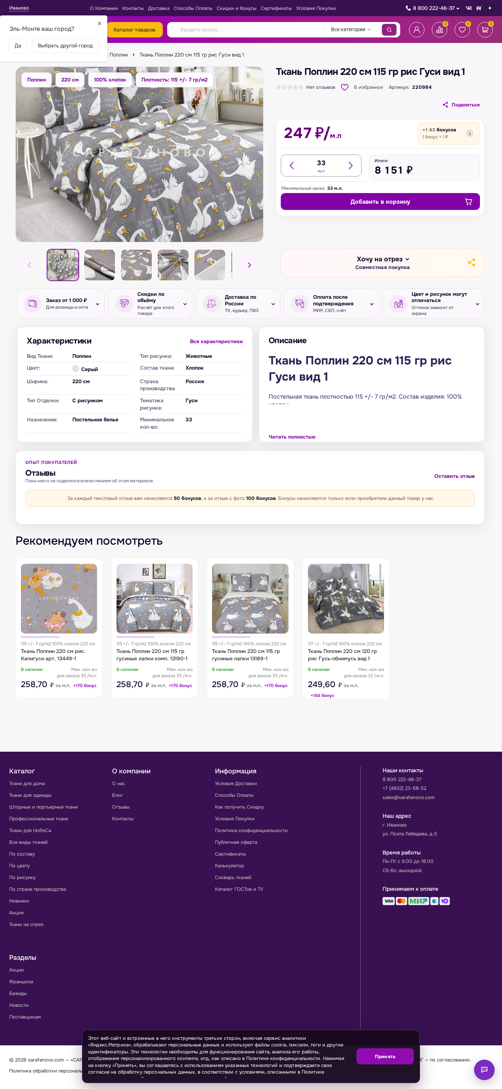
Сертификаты (276, 8)
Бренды (18, 993)
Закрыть (405, 1078)
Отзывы (121, 807)
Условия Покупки (316, 8)
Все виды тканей (28, 842)
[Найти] (389, 30)
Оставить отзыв (454, 476)
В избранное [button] (368, 87)
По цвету (19, 866)
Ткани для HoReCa (30, 830)
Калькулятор (229, 866)
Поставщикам (25, 1017)
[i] (470, 133)
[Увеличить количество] (350, 165)
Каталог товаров (134, 29)
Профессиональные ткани (38, 819)
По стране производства (37, 889)
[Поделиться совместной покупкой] (471, 263)
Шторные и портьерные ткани (43, 807)
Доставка (158, 8)
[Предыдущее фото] (29, 265)
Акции (16, 913)
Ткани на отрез (26, 924)
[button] (382, 263)
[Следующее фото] (249, 265)
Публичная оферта (236, 842)
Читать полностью (292, 436)
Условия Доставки (236, 783)
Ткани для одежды (30, 795)
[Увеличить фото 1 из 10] (139, 154)
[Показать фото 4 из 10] (173, 265)
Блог (117, 795)
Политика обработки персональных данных (59, 1071)
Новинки (19, 901)
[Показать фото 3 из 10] (136, 265)
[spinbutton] (321, 162)
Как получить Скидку (239, 807)
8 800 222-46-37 (434, 8)
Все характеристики (216, 341)
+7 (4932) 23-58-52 (404, 788)
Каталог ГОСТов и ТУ (239, 889)
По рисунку (22, 877)
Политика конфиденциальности (251, 830)
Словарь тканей (233, 877)
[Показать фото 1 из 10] (63, 265)
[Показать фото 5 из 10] (210, 265)
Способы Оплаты (193, 8)
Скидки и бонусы (237, 8)
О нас (118, 783)
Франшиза (21, 982)
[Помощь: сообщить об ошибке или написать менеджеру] (484, 1070)
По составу (22, 854)
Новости (19, 1005)
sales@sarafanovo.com (409, 797)
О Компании (104, 8)
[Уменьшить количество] (292, 165)
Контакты (133, 8)
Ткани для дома (27, 783)
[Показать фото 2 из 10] (99, 265)
